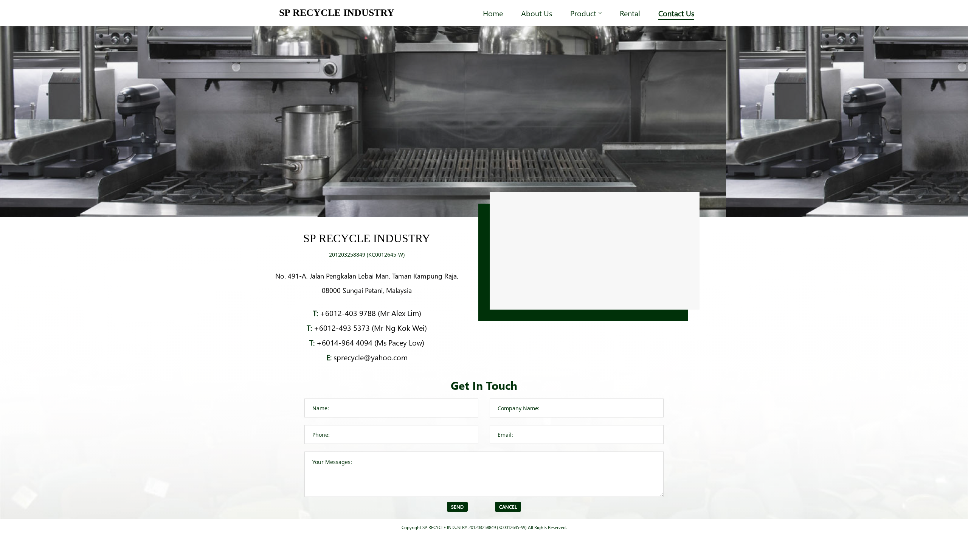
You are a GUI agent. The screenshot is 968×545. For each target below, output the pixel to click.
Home (493, 13)
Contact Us (676, 13)
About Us (536, 13)
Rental (630, 13)
